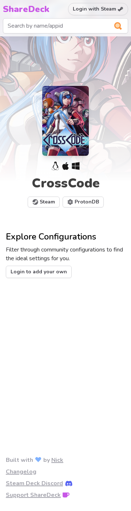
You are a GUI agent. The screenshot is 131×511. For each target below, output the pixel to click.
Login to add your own (39, 271)
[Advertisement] (65, 355)
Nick (57, 460)
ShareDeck (26, 9)
